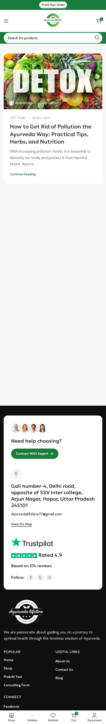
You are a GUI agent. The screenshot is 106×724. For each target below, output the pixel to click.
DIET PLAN (17, 118)
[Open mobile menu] (6, 21)
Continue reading (22, 174)
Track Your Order (53, 4)
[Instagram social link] (49, 577)
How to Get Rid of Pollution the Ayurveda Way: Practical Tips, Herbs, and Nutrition (50, 134)
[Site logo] (53, 20)
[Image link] (28, 611)
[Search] (97, 38)
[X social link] (40, 577)
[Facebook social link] (30, 577)
